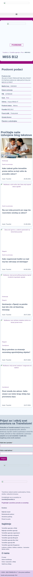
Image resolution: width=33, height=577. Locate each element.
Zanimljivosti (5, 345)
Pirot (22, 52)
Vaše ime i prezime (6, 442)
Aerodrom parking (7, 516)
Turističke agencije (15, 52)
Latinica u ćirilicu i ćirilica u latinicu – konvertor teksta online (15, 548)
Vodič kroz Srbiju (6, 564)
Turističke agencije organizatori (11, 533)
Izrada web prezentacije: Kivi (9, 575)
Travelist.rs (5, 52)
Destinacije (5, 160)
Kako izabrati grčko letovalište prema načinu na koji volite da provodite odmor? (14, 171)
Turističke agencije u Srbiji (9, 528)
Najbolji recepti (6, 511)
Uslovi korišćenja (7, 559)
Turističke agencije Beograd (10, 537)
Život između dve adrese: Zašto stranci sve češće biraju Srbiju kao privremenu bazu (16, 394)
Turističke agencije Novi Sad (10, 540)
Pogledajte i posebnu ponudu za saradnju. (15, 503)
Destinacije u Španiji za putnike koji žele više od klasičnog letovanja (15, 307)
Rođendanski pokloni (8, 514)
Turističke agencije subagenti (10, 535)
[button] (16, 14)
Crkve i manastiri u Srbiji (9, 561)
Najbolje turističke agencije (9, 530)
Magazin (4, 251)
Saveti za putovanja (7, 164)
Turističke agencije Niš (8, 542)
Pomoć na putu (6, 519)
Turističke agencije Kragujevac (10, 545)
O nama (4, 557)
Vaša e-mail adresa (6, 450)
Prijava (3, 459)
